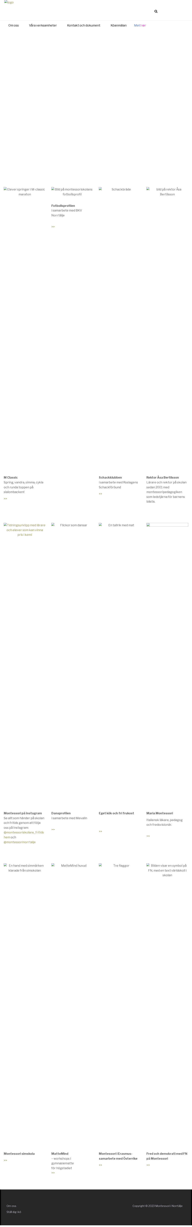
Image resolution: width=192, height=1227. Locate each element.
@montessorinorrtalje (20, 842)
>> (5, 499)
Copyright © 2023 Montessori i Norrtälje (158, 1205)
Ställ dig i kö (14, 1211)
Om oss (11, 1205)
